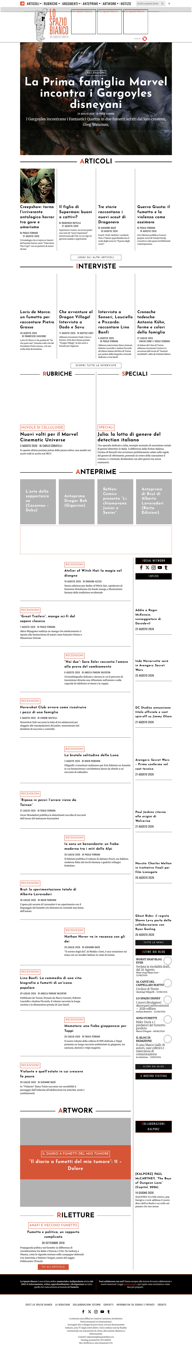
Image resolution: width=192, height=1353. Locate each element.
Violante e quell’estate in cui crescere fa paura (51, 1074)
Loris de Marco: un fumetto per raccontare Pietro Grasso (37, 319)
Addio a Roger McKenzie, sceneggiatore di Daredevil (148, 617)
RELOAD (141, 39)
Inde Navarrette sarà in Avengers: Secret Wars (151, 665)
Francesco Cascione (35, 336)
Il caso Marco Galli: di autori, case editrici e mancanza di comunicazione (150, 1049)
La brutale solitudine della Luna (91, 755)
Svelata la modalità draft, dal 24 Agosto (153, 968)
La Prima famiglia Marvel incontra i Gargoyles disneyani (96, 94)
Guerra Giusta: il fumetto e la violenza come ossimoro (153, 214)
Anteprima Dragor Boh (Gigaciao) (75, 501)
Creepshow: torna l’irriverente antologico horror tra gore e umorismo (37, 217)
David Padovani (92, 761)
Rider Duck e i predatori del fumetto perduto (150, 1025)
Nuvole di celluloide (42, 427)
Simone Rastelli (48, 718)
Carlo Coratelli (52, 446)
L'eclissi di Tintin (147, 989)
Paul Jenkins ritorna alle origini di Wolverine (150, 816)
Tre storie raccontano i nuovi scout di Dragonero (112, 214)
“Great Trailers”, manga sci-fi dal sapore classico (47, 619)
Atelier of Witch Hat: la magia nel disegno (93, 573)
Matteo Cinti (86, 333)
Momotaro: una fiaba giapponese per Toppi (95, 1029)
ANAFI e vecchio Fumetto (53, 1225)
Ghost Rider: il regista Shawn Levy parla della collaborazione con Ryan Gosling (153, 922)
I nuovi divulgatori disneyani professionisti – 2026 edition (152, 1006)
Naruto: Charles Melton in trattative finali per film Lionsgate (153, 868)
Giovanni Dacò (108, 227)
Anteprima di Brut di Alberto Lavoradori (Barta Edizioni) (153, 501)
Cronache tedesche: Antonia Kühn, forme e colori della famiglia (151, 322)
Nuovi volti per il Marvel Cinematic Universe (49, 437)
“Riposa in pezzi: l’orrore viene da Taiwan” (48, 803)
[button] (162, 3)
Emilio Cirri (145, 341)
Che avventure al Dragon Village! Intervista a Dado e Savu (76, 319)
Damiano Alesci (94, 581)
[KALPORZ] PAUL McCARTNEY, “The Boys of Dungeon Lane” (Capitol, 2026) (153, 1181)
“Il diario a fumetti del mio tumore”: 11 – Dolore (75, 1165)
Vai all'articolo (53, 1267)
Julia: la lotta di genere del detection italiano (129, 437)
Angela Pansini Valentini (97, 672)
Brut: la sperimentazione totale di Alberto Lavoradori (48, 892)
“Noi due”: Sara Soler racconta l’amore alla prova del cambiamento (96, 664)
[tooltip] (141, 567)
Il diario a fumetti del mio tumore (75, 1154)
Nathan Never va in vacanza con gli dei (94, 939)
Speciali (106, 427)
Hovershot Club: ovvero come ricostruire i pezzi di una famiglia (53, 710)
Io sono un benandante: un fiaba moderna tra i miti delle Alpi (91, 847)
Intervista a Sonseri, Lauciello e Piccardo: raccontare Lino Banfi (115, 322)
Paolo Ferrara (106, 113)
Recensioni (96, 73)
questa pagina (130, 1284)
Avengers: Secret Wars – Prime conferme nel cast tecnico (152, 764)
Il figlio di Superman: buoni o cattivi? (75, 212)
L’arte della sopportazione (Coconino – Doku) (37, 501)
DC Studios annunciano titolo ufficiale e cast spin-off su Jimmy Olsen (153, 712)
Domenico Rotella (71, 223)
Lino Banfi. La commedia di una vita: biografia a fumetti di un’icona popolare (51, 983)
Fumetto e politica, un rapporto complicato (53, 1235)
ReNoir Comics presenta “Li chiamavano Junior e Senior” (115, 501)
